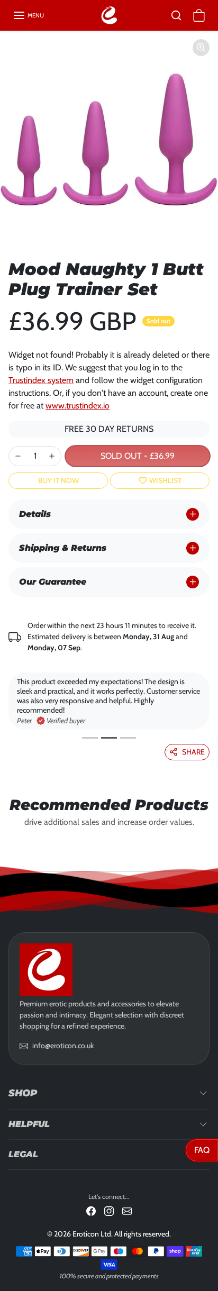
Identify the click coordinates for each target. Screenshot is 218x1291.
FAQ (202, 1150)
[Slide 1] (90, 738)
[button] (28, 15)
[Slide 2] (109, 738)
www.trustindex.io (78, 406)
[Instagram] (109, 1210)
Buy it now (58, 480)
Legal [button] (23, 1154)
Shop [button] (22, 1093)
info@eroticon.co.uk (63, 1045)
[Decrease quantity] (18, 456)
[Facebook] (91, 1210)
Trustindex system (41, 380)
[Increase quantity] (51, 456)
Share (193, 752)
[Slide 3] (128, 738)
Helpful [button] (29, 1124)
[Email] (127, 1210)
